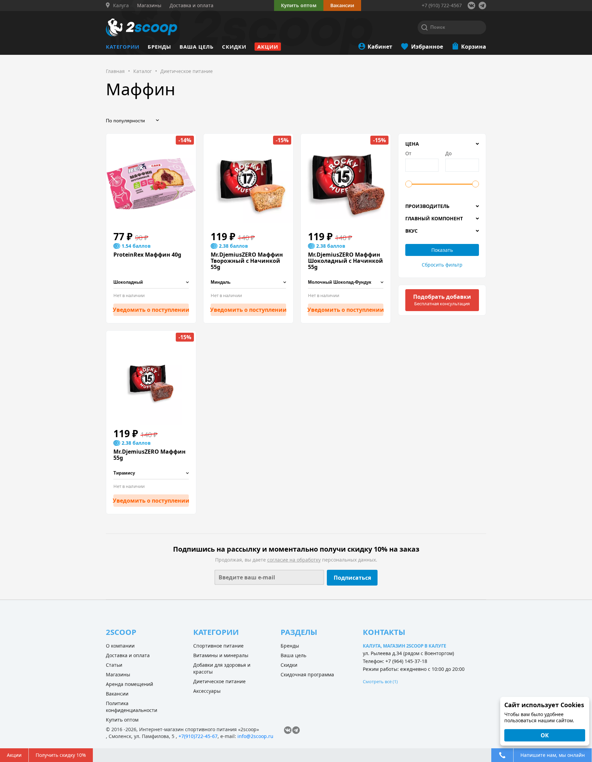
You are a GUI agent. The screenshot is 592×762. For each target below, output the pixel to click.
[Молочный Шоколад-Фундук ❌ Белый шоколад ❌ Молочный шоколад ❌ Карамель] (345, 282)
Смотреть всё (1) (380, 681)
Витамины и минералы (220, 655)
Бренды (159, 46)
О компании (120, 645)
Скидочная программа (307, 674)
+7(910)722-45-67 (198, 736)
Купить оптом (299, 5)
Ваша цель (197, 46)
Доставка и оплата (128, 655)
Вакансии (117, 693)
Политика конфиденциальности (131, 706)
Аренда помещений (129, 684)
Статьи (114, 665)
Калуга (121, 5)
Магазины (118, 674)
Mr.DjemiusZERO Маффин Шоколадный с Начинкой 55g (345, 260)
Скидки (234, 46)
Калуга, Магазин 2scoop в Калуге (404, 646)
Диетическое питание (219, 681)
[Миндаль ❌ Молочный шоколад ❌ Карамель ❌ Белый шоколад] (248, 282)
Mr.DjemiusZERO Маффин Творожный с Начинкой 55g (247, 260)
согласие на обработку (294, 559)
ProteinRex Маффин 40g (147, 254)
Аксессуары (207, 691)
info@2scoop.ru (255, 736)
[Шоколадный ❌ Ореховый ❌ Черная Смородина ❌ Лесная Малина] (151, 282)
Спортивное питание (218, 645)
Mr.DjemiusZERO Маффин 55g (149, 454)
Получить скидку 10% (61, 755)
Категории (122, 46)
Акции (267, 46)
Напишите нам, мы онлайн (552, 755)
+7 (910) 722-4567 (442, 5)
